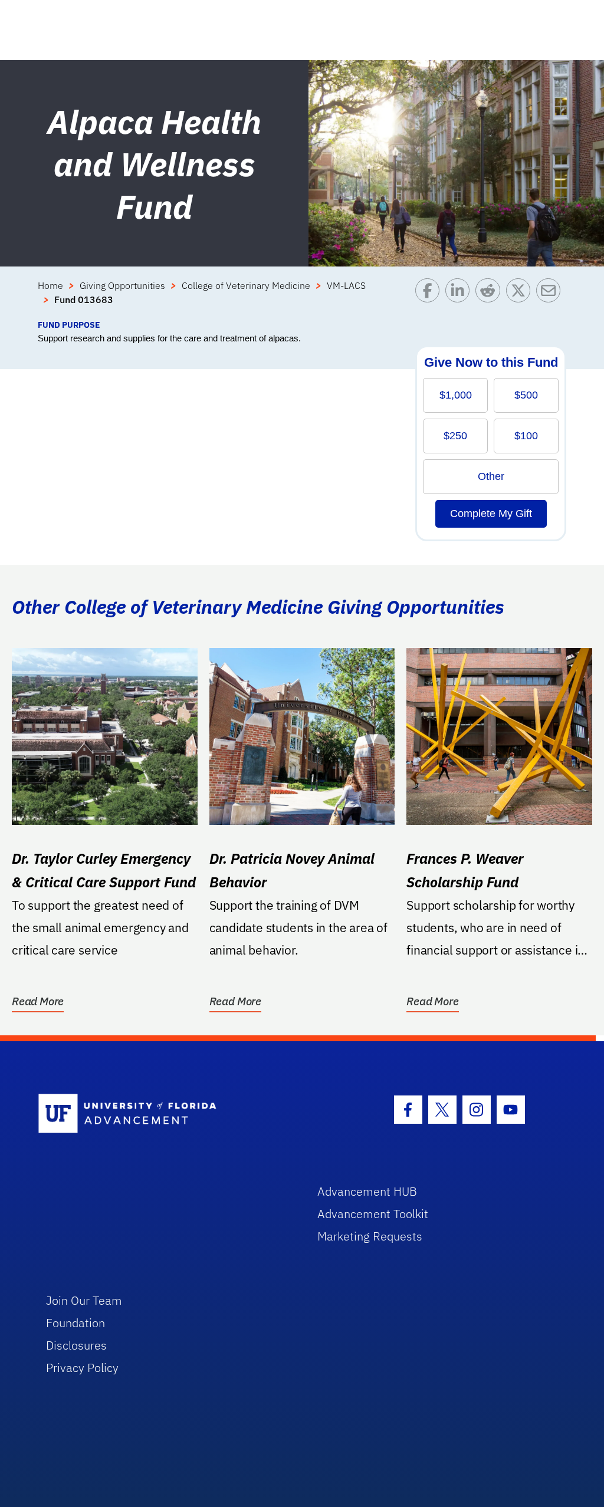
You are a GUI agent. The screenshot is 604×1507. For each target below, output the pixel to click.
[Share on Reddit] (490, 298)
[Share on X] (521, 298)
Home (50, 285)
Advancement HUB (367, 1191)
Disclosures (76, 1345)
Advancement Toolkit (372, 1214)
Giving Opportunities (122, 285)
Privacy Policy (82, 1368)
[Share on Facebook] (430, 298)
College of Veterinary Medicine (246, 285)
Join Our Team (84, 1300)
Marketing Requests (369, 1236)
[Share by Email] (551, 298)
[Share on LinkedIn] (460, 298)
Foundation (75, 1323)
